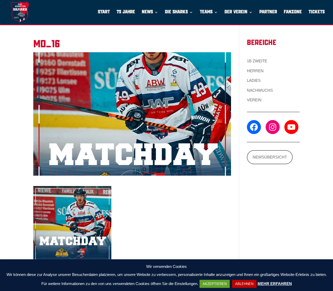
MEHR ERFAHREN (275, 283)
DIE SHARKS (176, 12)
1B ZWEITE (257, 61)
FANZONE (293, 12)
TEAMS (206, 12)
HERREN (255, 71)
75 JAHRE (126, 12)
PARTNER (268, 12)
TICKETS (317, 12)
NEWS (147, 12)
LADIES (254, 80)
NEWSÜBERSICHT (270, 157)
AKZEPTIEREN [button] (215, 284)
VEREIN (254, 100)
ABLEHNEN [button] (244, 284)
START (104, 12)
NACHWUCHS (260, 90)
